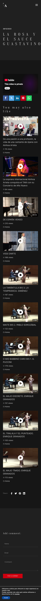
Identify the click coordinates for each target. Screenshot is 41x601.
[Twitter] (11, 98)
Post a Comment (12, 576)
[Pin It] (23, 98)
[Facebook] (5, 98)
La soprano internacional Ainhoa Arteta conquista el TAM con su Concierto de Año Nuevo (19, 182)
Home (7, 153)
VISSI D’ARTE (9, 253)
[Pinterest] (20, 493)
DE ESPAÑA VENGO (12, 219)
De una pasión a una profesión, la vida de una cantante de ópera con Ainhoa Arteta (20, 142)
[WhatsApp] (29, 98)
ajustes (17, 594)
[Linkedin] (17, 98)
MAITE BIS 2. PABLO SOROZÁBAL (19, 325)
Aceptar (6, 598)
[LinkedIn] (24, 493)
